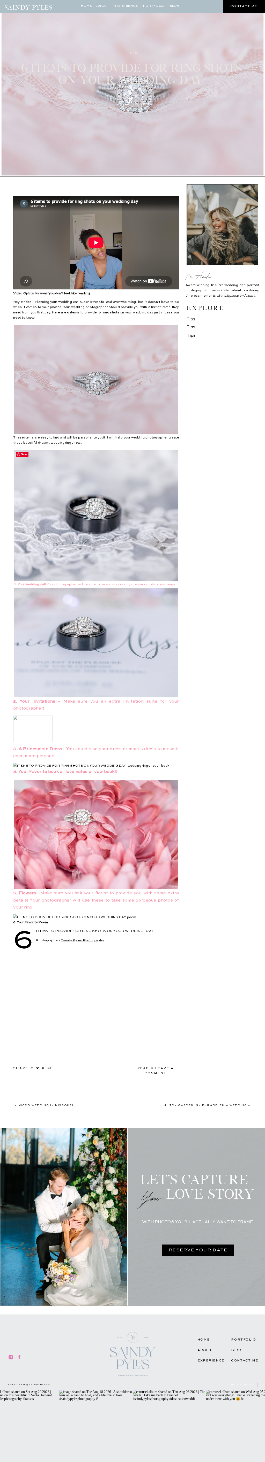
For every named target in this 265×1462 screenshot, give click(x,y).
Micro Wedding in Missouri (45, 1105)
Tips (132, 53)
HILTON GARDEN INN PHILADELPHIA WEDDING (205, 1105)
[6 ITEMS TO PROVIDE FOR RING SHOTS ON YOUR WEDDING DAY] (132, 88)
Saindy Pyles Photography (82, 940)
